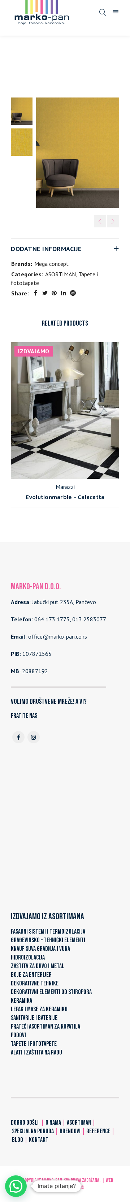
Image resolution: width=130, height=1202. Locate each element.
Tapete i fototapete (94, 62)
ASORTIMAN (47, 62)
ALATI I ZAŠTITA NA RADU (36, 1052)
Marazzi (65, 486)
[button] (16, 1186)
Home (18, 62)
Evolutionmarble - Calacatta (65, 497)
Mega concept (51, 263)
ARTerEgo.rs (72, 1187)
